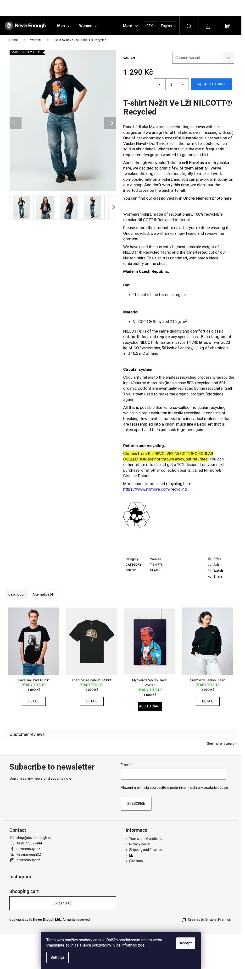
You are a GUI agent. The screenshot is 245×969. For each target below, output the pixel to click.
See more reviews (220, 743)
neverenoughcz (28, 849)
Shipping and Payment (146, 850)
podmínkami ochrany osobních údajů (199, 787)
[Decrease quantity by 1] (160, 84)
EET (132, 855)
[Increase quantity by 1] (183, 84)
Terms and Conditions (145, 839)
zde (141, 945)
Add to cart (214, 84)
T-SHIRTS (156, 564)
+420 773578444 (29, 843)
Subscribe (136, 803)
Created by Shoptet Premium (210, 919)
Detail (33, 701)
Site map (136, 861)
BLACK (155, 570)
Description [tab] (16, 594)
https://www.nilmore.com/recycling (155, 489)
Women (155, 559)
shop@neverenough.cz (34, 838)
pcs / (63, 903)
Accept (186, 943)
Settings (57, 957)
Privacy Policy (139, 844)
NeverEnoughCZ (29, 854)
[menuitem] (63, 25)
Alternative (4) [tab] (43, 594)
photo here (222, 198)
